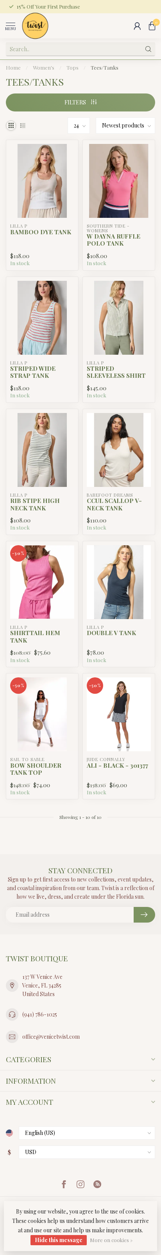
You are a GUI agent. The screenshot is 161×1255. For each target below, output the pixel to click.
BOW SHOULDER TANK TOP (35, 769)
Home (13, 67)
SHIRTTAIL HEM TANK (35, 636)
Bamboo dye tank (40, 231)
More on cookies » (111, 1240)
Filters (75, 102)
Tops (72, 67)
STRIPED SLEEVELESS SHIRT (116, 372)
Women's (43, 67)
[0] (152, 26)
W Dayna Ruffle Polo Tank (113, 240)
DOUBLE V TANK (111, 632)
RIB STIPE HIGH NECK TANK (35, 504)
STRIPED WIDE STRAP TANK (32, 372)
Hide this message (58, 1240)
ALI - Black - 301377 (117, 765)
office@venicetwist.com (51, 1036)
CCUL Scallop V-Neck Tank (114, 504)
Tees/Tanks (104, 67)
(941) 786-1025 (39, 1014)
